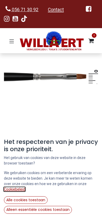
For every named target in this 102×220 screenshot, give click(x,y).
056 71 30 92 (24, 9)
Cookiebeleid (14, 189)
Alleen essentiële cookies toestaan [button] (38, 209)
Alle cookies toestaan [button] (25, 200)
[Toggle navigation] (11, 41)
